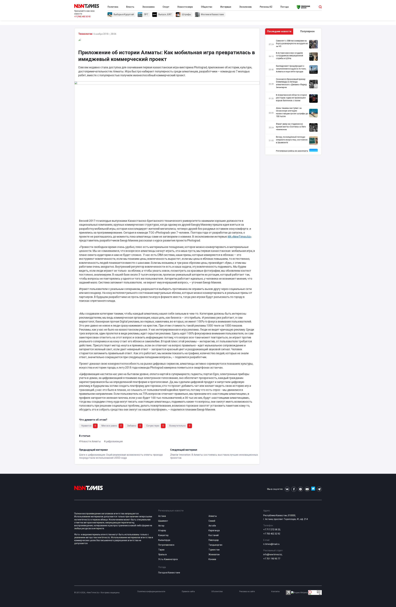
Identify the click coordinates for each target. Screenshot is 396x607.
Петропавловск (166, 545)
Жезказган (214, 554)
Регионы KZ (266, 7)
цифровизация (114, 441)
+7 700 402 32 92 (271, 533)
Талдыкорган (215, 545)
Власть (130, 7)
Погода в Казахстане (169, 572)
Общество (206, 7)
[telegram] (319, 489)
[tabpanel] (293, 95)
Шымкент (163, 521)
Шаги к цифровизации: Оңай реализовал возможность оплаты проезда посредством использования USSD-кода (121, 456)
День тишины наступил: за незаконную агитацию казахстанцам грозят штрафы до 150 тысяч (292, 112)
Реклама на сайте (247, 591)
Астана (162, 516)
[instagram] (300, 489)
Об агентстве (217, 591)
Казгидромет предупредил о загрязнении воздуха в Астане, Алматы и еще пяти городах (291, 69)
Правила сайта (188, 591)
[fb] (293, 489)
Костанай (214, 535)
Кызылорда (164, 540)
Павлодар (214, 540)
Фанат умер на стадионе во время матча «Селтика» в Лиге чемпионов (291, 127)
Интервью (225, 7)
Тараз (161, 549)
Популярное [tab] (307, 31)
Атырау (162, 530)
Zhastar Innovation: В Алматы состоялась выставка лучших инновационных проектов (214, 456)
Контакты (275, 591)
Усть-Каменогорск (168, 559)
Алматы (213, 516)
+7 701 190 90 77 (271, 558)
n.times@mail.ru (271, 544)
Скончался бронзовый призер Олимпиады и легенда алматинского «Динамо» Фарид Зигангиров (291, 83)
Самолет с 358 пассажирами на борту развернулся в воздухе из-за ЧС (292, 43)
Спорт (166, 7)
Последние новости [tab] (279, 31)
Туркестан (214, 549)
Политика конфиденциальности (151, 591)
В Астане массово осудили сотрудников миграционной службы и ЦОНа (289, 56)
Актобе (212, 525)
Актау (161, 525)
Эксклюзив (245, 7)
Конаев (212, 559)
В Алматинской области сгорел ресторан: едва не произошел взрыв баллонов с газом (291, 98)
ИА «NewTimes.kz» (239, 236)
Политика (113, 7)
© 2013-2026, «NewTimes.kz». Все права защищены (97, 593)
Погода (284, 7)
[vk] (287, 489)
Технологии (85, 33)
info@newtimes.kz (272, 554)
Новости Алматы (91, 441)
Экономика (148, 7)
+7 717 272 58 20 (271, 529)
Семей (212, 521)
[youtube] (307, 489)
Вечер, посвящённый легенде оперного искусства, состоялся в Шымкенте (291, 140)
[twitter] (313, 489)
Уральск (162, 554)
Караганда (214, 530)
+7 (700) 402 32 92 (82, 16)
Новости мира (185, 7)
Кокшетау (163, 535)
